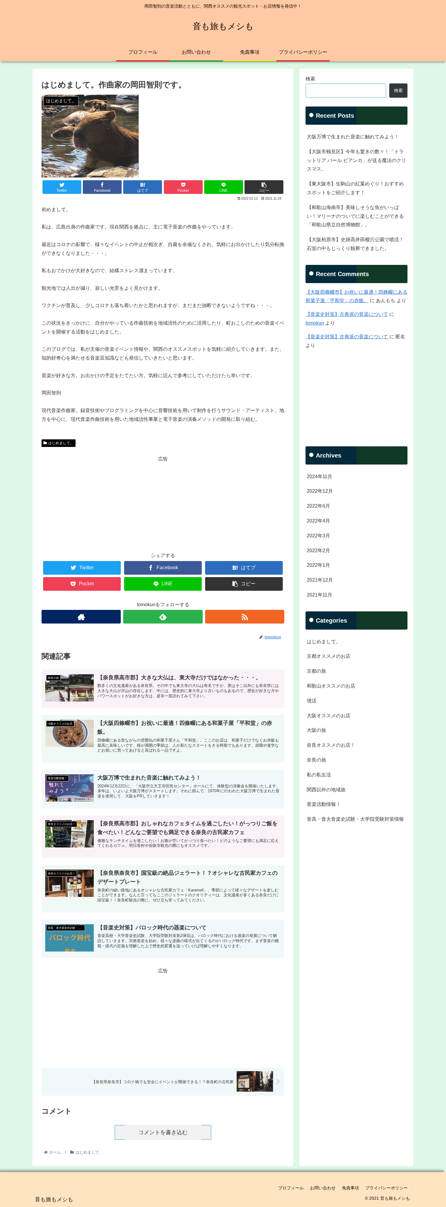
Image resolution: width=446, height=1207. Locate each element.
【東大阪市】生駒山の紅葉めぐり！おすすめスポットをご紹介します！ (355, 188)
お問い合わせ (323, 1187)
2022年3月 (318, 535)
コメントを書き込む (163, 1132)
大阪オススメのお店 (328, 715)
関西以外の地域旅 (326, 789)
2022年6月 (318, 506)
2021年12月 (320, 580)
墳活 (311, 700)
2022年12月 (320, 491)
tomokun (315, 323)
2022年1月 (318, 565)
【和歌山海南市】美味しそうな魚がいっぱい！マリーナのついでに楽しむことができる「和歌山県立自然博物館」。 (355, 216)
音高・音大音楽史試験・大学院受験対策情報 (355, 819)
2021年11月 (319, 594)
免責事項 (350, 1187)
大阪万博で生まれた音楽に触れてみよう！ (353, 136)
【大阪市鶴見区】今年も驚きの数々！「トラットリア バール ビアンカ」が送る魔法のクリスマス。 (356, 160)
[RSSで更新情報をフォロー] (244, 617)
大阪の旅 (316, 730)
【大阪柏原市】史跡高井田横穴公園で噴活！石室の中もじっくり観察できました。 (355, 244)
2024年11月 (319, 476)
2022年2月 (318, 550)
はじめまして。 (61, 443)
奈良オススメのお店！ (331, 745)
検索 (310, 78)
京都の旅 (316, 671)
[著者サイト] (81, 617)
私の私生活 (319, 774)
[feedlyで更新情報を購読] (162, 617)
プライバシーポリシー (386, 1187)
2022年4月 (318, 520)
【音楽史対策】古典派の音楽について (347, 314)
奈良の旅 (316, 759)
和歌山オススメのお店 (331, 685)
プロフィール (291, 1187)
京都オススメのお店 (328, 656)
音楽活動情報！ (324, 804)
